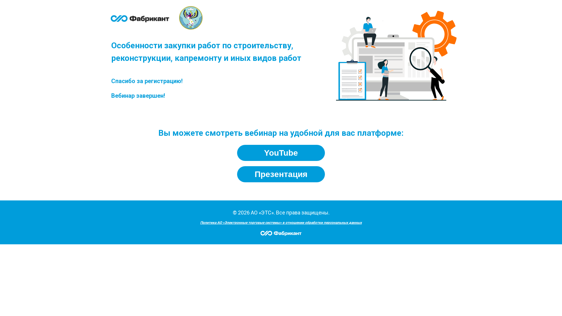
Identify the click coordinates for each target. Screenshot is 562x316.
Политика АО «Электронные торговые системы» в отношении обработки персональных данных (281, 223)
